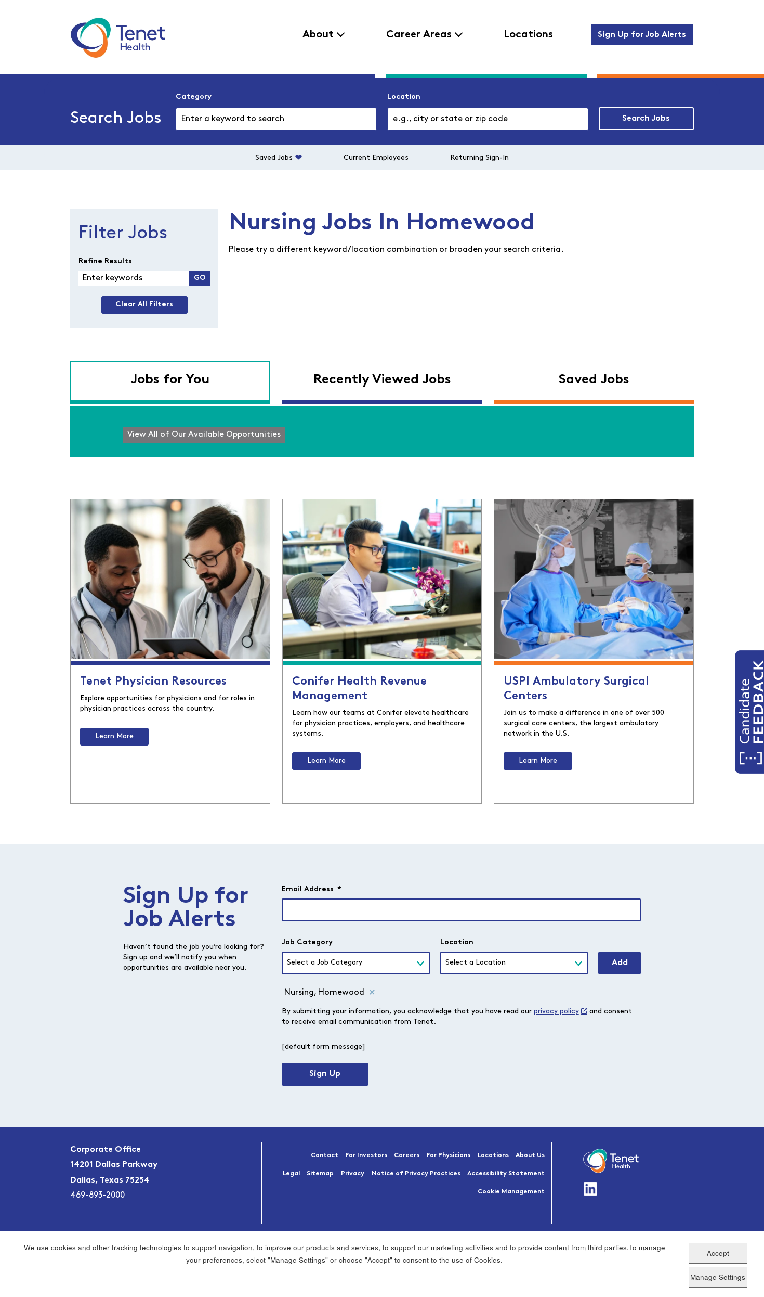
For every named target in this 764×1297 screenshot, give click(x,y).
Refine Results (105, 261)
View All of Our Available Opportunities (204, 435)
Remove (372, 992)
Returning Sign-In (479, 158)
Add (620, 963)
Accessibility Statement (506, 1174)
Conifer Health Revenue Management (359, 689)
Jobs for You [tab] (169, 380)
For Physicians (448, 1155)
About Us (530, 1155)
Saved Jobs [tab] (594, 380)
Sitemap (320, 1174)
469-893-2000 (97, 1195)
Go (200, 278)
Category (194, 97)
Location (403, 97)
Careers (406, 1155)
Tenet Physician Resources (153, 682)
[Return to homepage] (117, 37)
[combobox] (487, 119)
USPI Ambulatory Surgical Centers (576, 689)
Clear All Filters (144, 305)
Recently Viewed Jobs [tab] (382, 380)
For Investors (366, 1155)
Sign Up (324, 1074)
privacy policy (556, 1012)
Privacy (352, 1174)
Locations (528, 35)
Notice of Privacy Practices (416, 1174)
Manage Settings (717, 1276)
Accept (718, 1253)
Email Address (311, 889)
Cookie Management (511, 1192)
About (318, 35)
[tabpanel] (382, 431)
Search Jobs (646, 118)
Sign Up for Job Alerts (642, 35)
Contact (324, 1155)
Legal (291, 1174)
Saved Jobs (274, 158)
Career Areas (419, 35)
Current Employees (376, 158)
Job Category (307, 942)
